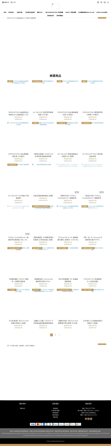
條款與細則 (55, 415)
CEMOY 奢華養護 (70, 12)
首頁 (5, 12)
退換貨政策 (55, 413)
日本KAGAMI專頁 (101, 12)
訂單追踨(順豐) (56, 410)
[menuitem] (51, 335)
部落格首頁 (50, 15)
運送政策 (55, 408)
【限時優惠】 (60, 15)
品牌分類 (19, 12)
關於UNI (39, 12)
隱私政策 (55, 417)
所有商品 (11, 12)
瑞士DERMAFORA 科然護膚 (54, 12)
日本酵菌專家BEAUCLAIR (86, 12)
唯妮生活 (22, 408)
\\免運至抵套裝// (30, 12)
